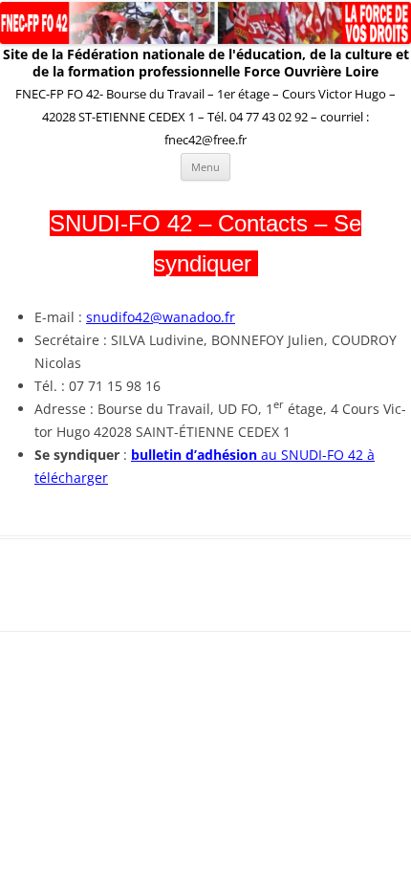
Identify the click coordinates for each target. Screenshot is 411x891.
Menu (205, 167)
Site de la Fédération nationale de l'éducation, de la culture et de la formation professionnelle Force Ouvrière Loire (206, 63)
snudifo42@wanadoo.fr (160, 317)
